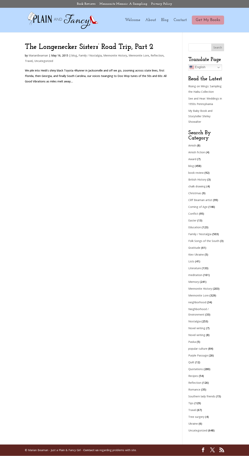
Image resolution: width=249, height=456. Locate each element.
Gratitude (194, 248)
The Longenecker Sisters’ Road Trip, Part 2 (89, 47)
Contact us (91, 450)
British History (197, 179)
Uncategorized (43, 61)
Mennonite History (115, 55)
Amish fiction (196, 152)
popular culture (197, 348)
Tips (191, 403)
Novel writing (196, 328)
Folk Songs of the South (203, 241)
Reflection (157, 55)
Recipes (193, 376)
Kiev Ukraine (196, 254)
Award (192, 159)
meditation (195, 275)
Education (194, 227)
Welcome (132, 20)
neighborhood (197, 302)
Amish (192, 145)
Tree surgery (196, 417)
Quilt (191, 362)
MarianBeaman (38, 55)
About (150, 20)
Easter (192, 220)
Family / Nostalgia (90, 55)
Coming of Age (198, 207)
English (199, 67)
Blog (164, 20)
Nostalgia (194, 321)
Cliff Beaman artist (200, 200)
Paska (192, 342)
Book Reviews (86, 3)
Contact (180, 20)
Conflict (193, 213)
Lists (191, 261)
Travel (29, 61)
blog (74, 55)
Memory (193, 282)
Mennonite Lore (139, 55)
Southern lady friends (201, 396)
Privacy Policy (161, 3)
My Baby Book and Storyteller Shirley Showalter (200, 116)
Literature (194, 268)
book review (196, 173)
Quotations (195, 369)
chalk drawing (197, 186)
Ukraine (193, 423)
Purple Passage (198, 355)
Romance (194, 389)
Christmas (194, 193)
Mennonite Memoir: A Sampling (123, 3)
